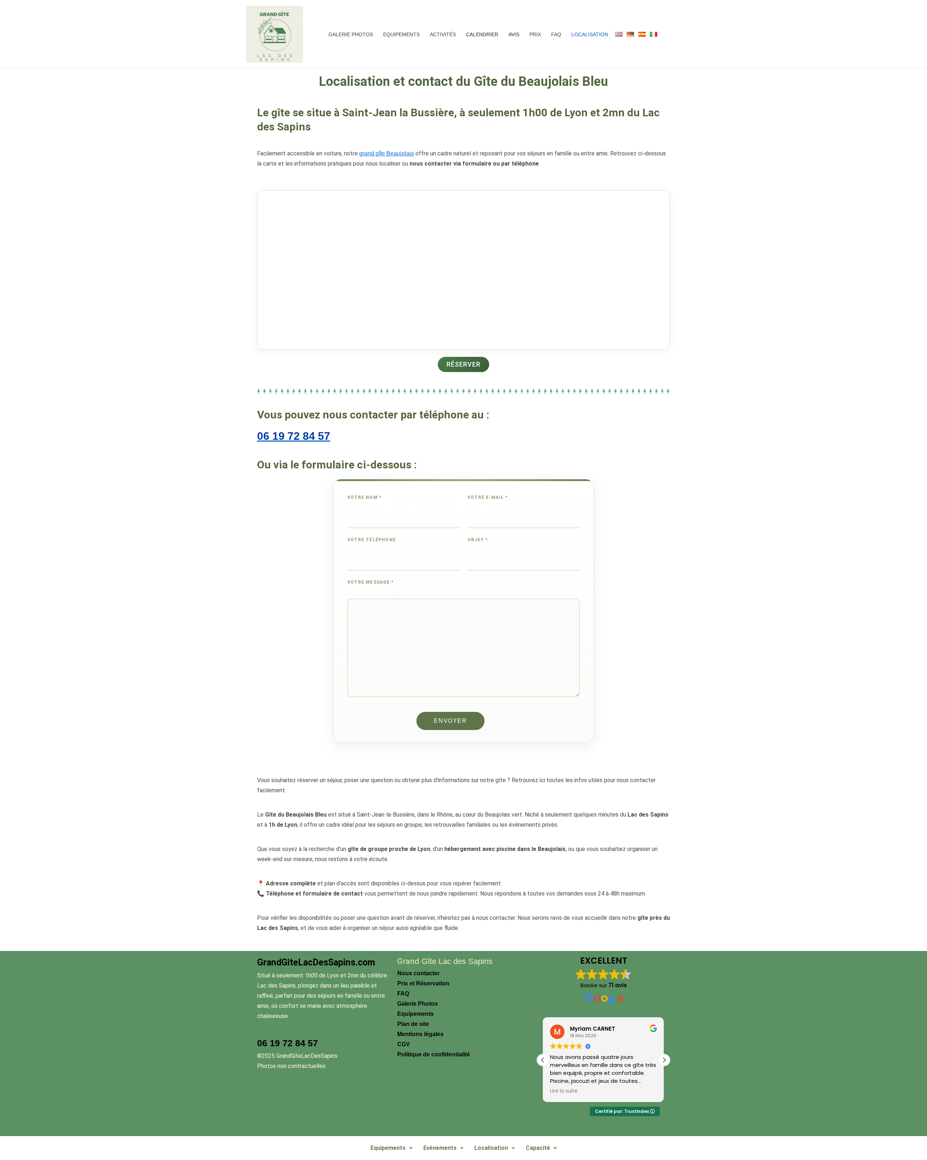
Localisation (589, 34)
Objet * (477, 539)
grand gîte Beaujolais (386, 153)
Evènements (440, 1147)
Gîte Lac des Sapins (455, 961)
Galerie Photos (350, 34)
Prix (535, 34)
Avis (513, 34)
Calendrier (482, 34)
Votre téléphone (371, 539)
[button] (664, 1060)
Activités (443, 34)
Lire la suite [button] (564, 1091)
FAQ (556, 34)
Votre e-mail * (487, 497)
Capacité (538, 1147)
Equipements (401, 34)
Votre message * (370, 582)
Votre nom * (364, 497)
